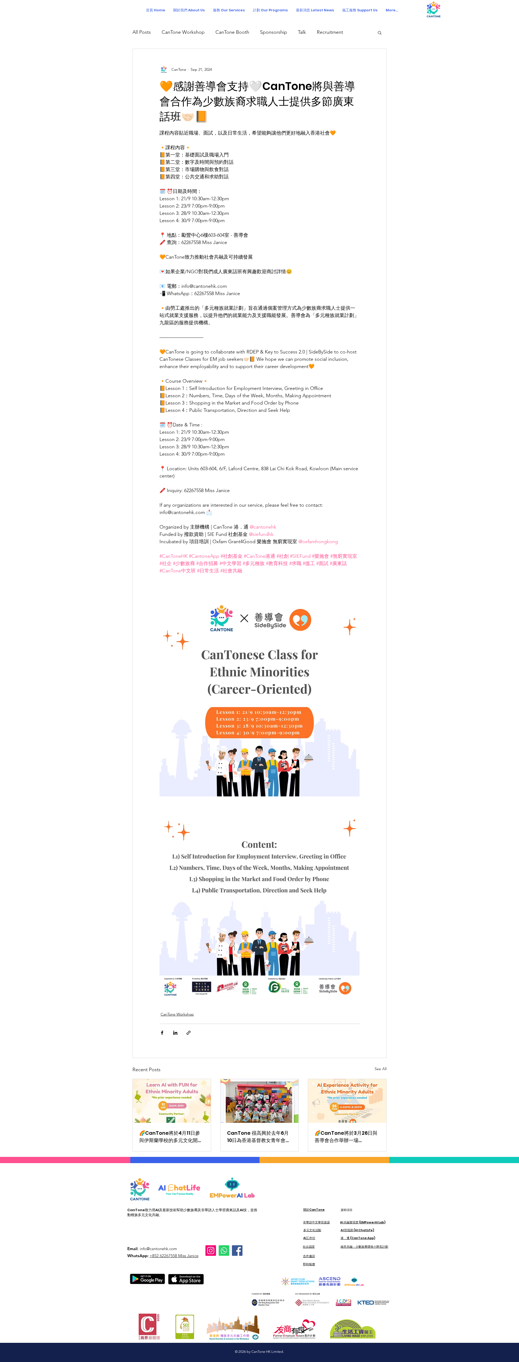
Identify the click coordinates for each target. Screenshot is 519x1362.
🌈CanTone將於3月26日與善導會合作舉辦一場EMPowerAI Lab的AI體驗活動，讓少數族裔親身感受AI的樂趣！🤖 (346, 1137)
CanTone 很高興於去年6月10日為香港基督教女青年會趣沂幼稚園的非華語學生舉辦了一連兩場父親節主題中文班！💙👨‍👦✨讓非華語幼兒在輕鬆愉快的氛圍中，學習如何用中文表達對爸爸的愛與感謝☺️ (258, 1137)
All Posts (141, 32)
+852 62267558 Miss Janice (173, 1255)
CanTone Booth (232, 32)
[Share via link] (188, 1032)
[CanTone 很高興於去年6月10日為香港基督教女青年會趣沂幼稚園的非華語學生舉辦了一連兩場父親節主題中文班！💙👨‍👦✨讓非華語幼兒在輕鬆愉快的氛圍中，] (260, 1101)
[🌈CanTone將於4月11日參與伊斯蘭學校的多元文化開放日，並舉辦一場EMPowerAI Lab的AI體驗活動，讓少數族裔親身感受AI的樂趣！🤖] (172, 1101)
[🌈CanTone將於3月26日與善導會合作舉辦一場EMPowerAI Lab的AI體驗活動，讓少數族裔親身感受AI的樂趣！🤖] (347, 1101)
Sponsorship (273, 32)
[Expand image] (259, 696)
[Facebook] (237, 1250)
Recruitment (330, 32)
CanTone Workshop (183, 32)
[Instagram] (210, 1250)
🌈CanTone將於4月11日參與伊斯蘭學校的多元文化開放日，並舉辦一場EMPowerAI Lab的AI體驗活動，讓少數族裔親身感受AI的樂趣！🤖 (170, 1137)
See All (381, 1068)
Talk (302, 32)
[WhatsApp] (224, 1250)
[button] (270, 10)
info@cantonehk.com (158, 1248)
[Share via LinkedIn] (175, 1032)
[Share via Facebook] (162, 1032)
